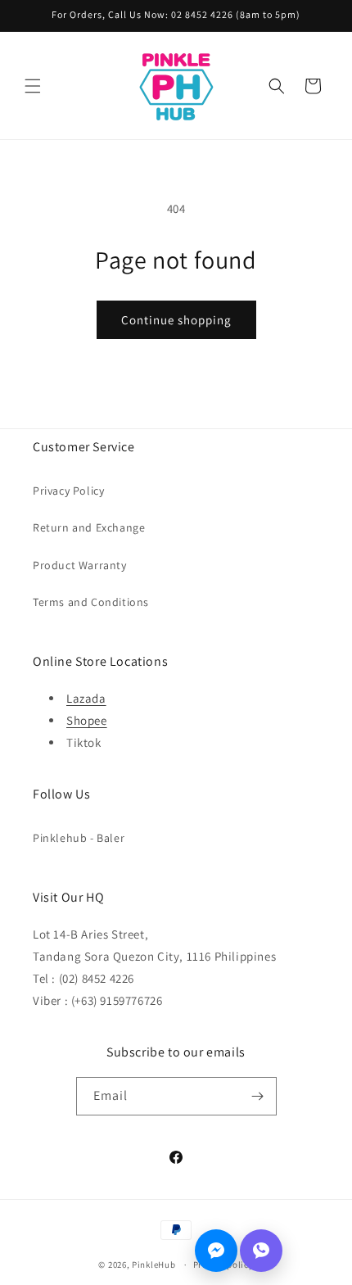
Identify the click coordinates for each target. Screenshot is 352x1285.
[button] (33, 86)
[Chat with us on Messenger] (216, 1250)
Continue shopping (176, 320)
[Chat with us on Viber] (261, 1250)
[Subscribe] (258, 1096)
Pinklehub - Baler (78, 837)
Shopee (86, 720)
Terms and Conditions (91, 602)
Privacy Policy (68, 490)
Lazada (86, 698)
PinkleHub (153, 1264)
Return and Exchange (89, 527)
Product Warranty (80, 565)
